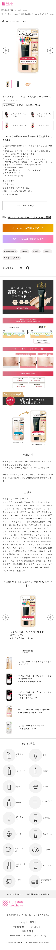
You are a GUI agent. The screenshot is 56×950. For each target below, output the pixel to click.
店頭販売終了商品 (41, 915)
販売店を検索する (29, 239)
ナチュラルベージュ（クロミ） (18, 115)
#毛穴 (36, 251)
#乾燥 (24, 251)
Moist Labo (21, 21)
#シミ (47, 251)
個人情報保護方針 (33, 894)
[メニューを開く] (52, 3)
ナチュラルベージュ (18, 125)
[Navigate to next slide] (50, 50)
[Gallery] (28, 50)
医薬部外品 (8, 105)
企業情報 (46, 894)
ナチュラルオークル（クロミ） (44, 115)
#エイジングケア (11, 258)
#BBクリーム (10, 251)
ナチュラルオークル (44, 125)
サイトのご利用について (16, 894)
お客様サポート (20, 926)
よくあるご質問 (26, 922)
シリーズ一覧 (25, 915)
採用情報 (26, 931)
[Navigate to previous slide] (6, 50)
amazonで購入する (28, 228)
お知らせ (35, 926)
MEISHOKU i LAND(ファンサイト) (28, 935)
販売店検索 (11, 915)
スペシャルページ (25, 205)
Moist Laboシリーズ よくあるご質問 (29, 217)
